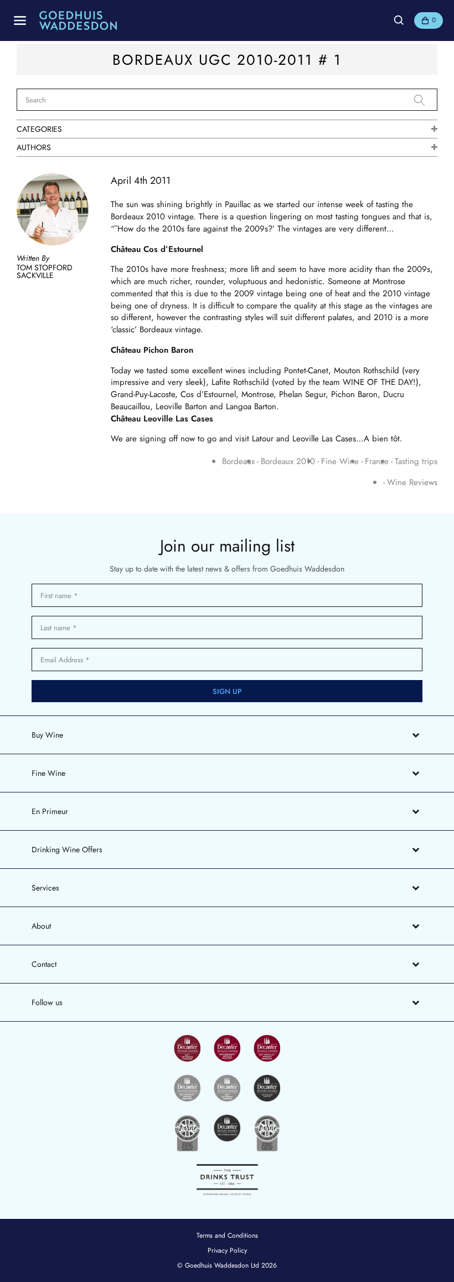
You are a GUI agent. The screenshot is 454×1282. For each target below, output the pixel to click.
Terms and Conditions (227, 1235)
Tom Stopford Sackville (45, 271)
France (377, 461)
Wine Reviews (412, 482)
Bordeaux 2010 (288, 461)
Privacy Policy (227, 1250)
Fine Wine (340, 461)
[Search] (425, 100)
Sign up (227, 691)
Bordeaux (238, 461)
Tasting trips (416, 461)
